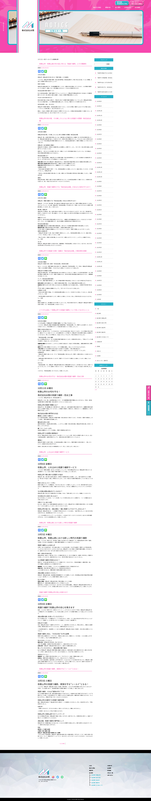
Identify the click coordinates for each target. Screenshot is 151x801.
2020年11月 (99, 261)
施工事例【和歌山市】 (102, 318)
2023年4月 (99, 148)
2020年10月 (99, 266)
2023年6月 (99, 139)
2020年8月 (99, 275)
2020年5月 (99, 290)
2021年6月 (99, 228)
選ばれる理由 (97, 7)
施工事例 (118, 7)
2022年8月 (99, 186)
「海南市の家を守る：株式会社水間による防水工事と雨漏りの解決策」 (105, 87)
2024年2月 (99, 101)
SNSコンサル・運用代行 (102, 360)
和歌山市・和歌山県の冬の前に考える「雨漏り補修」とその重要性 (62, 64)
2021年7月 (99, 224)
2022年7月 (99, 191)
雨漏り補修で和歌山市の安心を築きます (53, 592)
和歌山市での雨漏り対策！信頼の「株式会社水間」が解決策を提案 (63, 251)
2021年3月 (99, 242)
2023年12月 (99, 110)
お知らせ (99, 351)
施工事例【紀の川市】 (102, 323)
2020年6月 (99, 285)
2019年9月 (99, 294)
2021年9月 (99, 214)
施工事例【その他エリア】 (103, 337)
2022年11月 (99, 172)
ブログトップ (104, 60)
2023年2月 (99, 158)
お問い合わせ (110, 775)
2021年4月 (99, 238)
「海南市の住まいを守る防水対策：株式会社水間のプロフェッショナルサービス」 (105, 82)
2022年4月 (99, 205)
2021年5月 (99, 233)
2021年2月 (99, 247)
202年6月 (99, 299)
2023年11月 (99, 115)
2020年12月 (99, 257)
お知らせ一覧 (110, 773)
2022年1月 (99, 209)
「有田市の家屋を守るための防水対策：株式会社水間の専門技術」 (105, 73)
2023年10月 (99, 120)
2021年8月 (99, 219)
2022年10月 (99, 176)
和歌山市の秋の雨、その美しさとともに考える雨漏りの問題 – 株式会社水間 (65, 119)
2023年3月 (99, 153)
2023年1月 (99, 162)
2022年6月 (99, 195)
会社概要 (137, 7)
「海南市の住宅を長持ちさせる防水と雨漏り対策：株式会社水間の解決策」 (105, 92)
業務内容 (108, 7)
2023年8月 (99, 129)
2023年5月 (99, 143)
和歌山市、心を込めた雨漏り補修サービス (54, 452)
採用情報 (109, 770)
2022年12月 (99, 167)
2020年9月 (99, 271)
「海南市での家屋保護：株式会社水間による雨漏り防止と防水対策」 (105, 77)
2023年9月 (99, 125)
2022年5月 (99, 200)
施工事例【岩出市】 (101, 327)
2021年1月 (99, 252)
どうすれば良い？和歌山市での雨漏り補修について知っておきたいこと (64, 310)
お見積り (99, 356)
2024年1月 (99, 106)
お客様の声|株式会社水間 (3, 26)
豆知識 (98, 346)
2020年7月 (99, 280)
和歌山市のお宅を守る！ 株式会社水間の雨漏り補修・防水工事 (61, 376)
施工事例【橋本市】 (101, 332)
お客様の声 (127, 7)
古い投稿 (61, 743)
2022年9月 (99, 181)
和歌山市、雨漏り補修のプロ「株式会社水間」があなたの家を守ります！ (65, 187)
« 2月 (95, 389)
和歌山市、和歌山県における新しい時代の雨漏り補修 (58, 522)
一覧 (98, 308)
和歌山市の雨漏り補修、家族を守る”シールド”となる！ (59, 669)
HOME (90, 765)
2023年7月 (99, 134)
